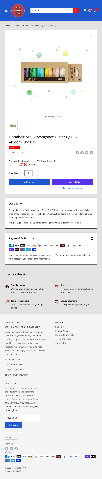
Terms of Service (63, 339)
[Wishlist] (89, 10)
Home (7, 25)
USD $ (8, 437)
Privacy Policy (61, 331)
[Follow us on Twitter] (11, 448)
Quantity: (13, 173)
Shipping (59, 326)
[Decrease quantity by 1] (22, 173)
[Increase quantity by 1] (35, 173)
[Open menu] (6, 11)
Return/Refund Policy (65, 335)
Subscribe (13, 425)
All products (17, 25)
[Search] (76, 10)
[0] (95, 10)
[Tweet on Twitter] (86, 153)
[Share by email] (91, 153)
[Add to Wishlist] (91, 36)
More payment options (72, 188)
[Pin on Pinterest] (82, 153)
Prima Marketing (17, 153)
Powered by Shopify (13, 471)
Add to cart (29, 182)
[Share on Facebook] (77, 153)
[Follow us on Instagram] (16, 448)
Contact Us (60, 343)
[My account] (85, 10)
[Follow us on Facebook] (6, 448)
